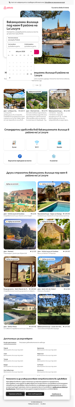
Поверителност (33, 404)
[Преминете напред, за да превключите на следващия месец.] (30, 51)
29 (27, 74)
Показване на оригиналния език (55, 2)
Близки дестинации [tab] (10, 342)
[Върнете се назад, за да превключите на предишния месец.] (9, 51)
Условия (43, 404)
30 (31, 74)
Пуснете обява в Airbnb (60, 8)
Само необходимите (35, 394)
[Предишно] (33, 85)
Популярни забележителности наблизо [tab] (32, 342)
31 (9, 78)
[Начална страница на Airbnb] (8, 8)
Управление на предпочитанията (56, 394)
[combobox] (23, 40)
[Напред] (40, 85)
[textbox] (14, 46)
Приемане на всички (15, 394)
